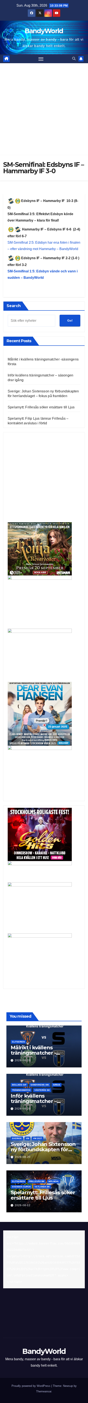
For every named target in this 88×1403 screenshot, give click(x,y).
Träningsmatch (21, 1090)
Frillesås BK (36, 1181)
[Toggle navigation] (41, 59)
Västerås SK (42, 1090)
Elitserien (18, 1042)
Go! (70, 320)
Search (14, 305)
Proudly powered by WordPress (31, 1385)
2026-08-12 (23, 1205)
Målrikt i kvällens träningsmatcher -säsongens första (33, 1052)
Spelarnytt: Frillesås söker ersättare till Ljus (41, 407)
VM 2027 (37, 1138)
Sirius (56, 1085)
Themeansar (43, 1391)
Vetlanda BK (42, 1187)
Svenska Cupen (21, 1187)
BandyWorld (44, 31)
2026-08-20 (23, 1060)
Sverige (17, 1138)
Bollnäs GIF (19, 1085)
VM (27, 1138)
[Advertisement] (44, 109)
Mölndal (53, 1181)
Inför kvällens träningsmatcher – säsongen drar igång (36, 1101)
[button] (74, 58)
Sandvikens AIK (40, 1085)
